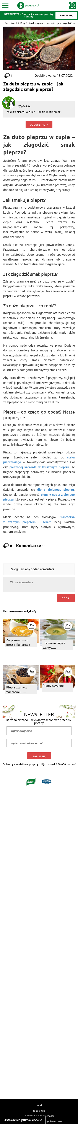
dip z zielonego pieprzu (55, 489)
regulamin (39, 1110)
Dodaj (66, 598)
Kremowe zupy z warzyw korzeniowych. (54, 645)
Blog (22, 23)
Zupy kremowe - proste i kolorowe (18, 642)
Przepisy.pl (11, 23)
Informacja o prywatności (39, 1115)
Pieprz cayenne (53, 685)
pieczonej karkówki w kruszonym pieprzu (39, 467)
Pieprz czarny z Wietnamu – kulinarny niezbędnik (20, 689)
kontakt (39, 1105)
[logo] (28, 5)
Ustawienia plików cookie (23, 1120)
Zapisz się (39, 756)
